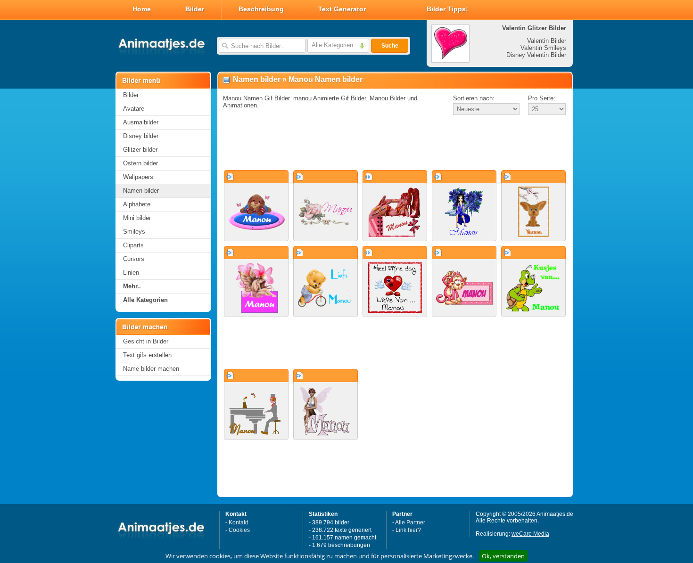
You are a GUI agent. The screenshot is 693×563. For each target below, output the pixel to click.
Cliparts (133, 245)
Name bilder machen (151, 368)
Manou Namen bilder (326, 79)
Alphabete (136, 204)
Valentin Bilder (546, 40)
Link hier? (408, 530)
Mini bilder (137, 217)
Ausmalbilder (140, 122)
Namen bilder (141, 190)
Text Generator (342, 9)
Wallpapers (138, 176)
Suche (389, 45)
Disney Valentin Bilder (536, 54)
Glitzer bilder (140, 149)
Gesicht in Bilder (145, 341)
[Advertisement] (395, 143)
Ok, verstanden (503, 556)
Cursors (133, 258)
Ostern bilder (140, 163)
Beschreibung (261, 9)
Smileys (134, 231)
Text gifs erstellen (147, 355)
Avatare (133, 108)
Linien (131, 272)
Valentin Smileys (543, 47)
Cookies (239, 530)
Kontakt (238, 522)
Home (141, 9)
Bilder (194, 9)
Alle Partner (410, 522)
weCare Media (530, 533)
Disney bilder (140, 135)
